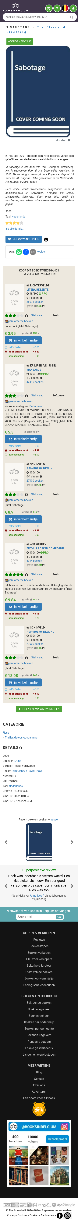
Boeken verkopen (39, 953)
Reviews (39, 939)
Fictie (6, 732)
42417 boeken (35, 382)
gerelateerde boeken (20, 321)
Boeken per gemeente (39, 1028)
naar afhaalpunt (24, 351)
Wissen (55, 819)
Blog (39, 1072)
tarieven (31, 431)
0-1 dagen (33, 297)
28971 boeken (35, 301)
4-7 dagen (33, 556)
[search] (71, 17)
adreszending (24, 356)
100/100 (35, 373)
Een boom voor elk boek (39, 1098)
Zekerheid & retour (39, 965)
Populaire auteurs (39, 1041)
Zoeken (33, 1215)
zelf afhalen (24, 347)
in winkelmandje (25, 340)
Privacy (11, 1215)
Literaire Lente (37, 289)
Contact (39, 1079)
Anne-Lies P (37, 895)
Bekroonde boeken (39, 1002)
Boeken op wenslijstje (39, 978)
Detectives (36, 406)
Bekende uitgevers (39, 1035)
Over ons (39, 1085)
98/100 (34, 293)
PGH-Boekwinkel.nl (40, 468)
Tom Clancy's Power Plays (26, 770)
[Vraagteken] (57, 8)
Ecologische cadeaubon (39, 985)
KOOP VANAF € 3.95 (19, 41)
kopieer (41, 251)
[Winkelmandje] (49, 8)
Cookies (22, 1215)
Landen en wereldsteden (39, 1054)
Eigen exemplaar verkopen (40, 708)
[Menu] (73, 8)
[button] (6, 842)
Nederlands (18, 216)
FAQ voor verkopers (39, 959)
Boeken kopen (39, 946)
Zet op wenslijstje (25, 239)
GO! (59, 916)
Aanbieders (47, 1215)
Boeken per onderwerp (39, 1022)
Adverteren (39, 1091)
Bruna (17, 760)
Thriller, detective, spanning (20, 737)
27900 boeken (35, 480)
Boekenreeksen (39, 1016)
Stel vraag (37, 315)
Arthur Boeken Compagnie (45, 548)
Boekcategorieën (39, 1009)
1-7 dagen (33, 377)
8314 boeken (34, 560)
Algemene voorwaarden (56, 1210)
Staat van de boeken (39, 972)
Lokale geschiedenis (39, 1048)
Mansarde (34, 369)
